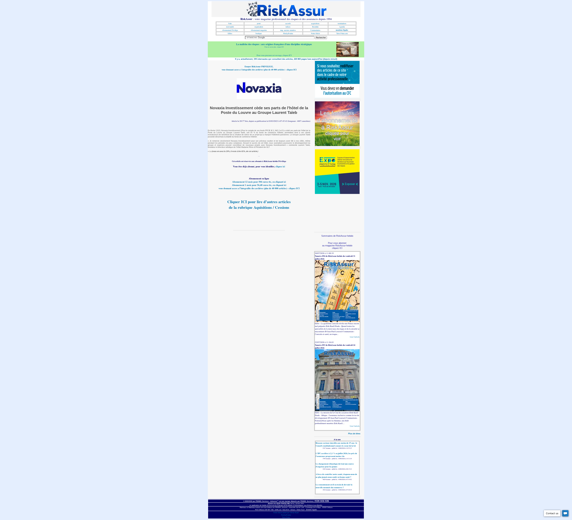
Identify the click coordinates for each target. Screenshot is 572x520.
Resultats (315, 26)
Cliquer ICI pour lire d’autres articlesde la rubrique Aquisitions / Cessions (259, 204)
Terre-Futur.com (342, 33)
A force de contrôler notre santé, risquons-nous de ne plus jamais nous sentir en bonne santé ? (336, 475)
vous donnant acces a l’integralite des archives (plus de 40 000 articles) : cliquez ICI (259, 188)
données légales (311, 509)
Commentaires (315, 30)
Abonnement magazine (259, 30)
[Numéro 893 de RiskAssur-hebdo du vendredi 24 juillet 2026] (337, 410)
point (259, 23)
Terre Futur (286, 517)
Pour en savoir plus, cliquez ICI (274, 47)
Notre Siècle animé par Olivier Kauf (286, 512)
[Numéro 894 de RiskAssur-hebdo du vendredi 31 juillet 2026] (337, 321)
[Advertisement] (337, 212)
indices (288, 26)
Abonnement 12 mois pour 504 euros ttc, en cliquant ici (259, 181)
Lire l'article (355, 336)
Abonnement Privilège (230, 30)
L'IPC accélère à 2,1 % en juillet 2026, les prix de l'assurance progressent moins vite (336, 454)
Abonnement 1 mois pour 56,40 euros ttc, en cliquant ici (259, 185)
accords (288, 23)
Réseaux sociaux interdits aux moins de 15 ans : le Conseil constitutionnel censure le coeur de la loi (336, 444)
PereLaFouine (286, 515)
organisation (258, 26)
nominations (342, 23)
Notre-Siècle (315, 33)
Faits (230, 23)
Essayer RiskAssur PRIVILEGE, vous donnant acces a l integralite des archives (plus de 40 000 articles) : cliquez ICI (259, 68)
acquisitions (315, 23)
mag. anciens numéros (288, 30)
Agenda (342, 26)
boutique (259, 33)
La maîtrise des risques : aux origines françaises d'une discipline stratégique (274, 44)
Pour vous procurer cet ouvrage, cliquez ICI (274, 55)
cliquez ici (280, 166)
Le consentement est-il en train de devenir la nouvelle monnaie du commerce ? (334, 486)
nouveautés (230, 26)
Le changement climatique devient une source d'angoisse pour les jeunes (335, 465)
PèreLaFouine (288, 33)
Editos (230, 33)
